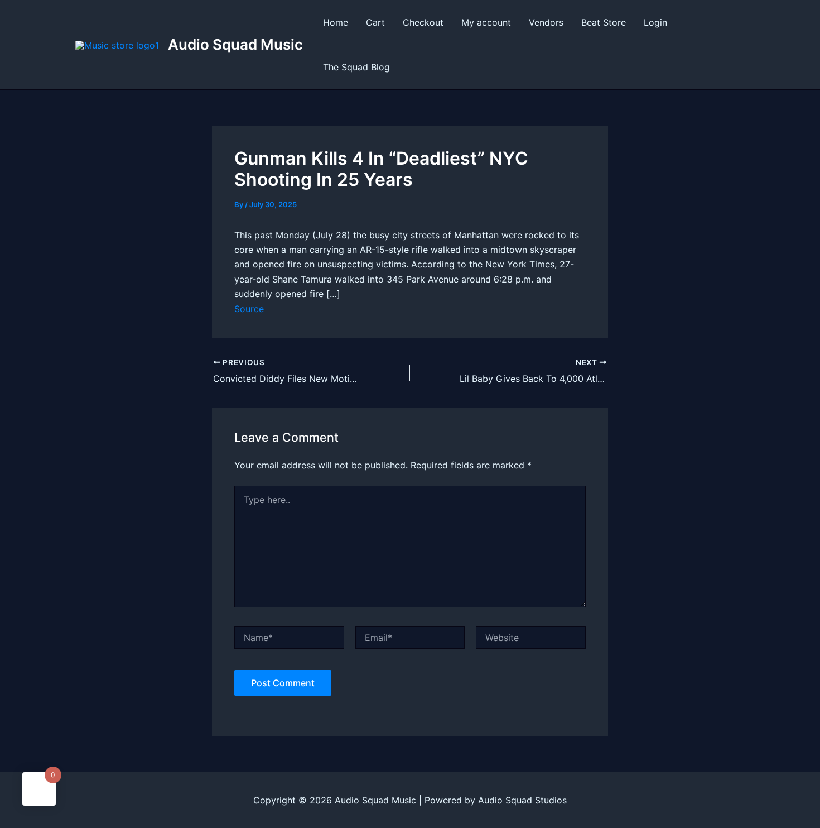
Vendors (546, 22)
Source (249, 308)
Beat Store (603, 22)
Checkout (423, 22)
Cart (375, 22)
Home (335, 22)
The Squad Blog (356, 67)
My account (486, 22)
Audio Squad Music (235, 44)
